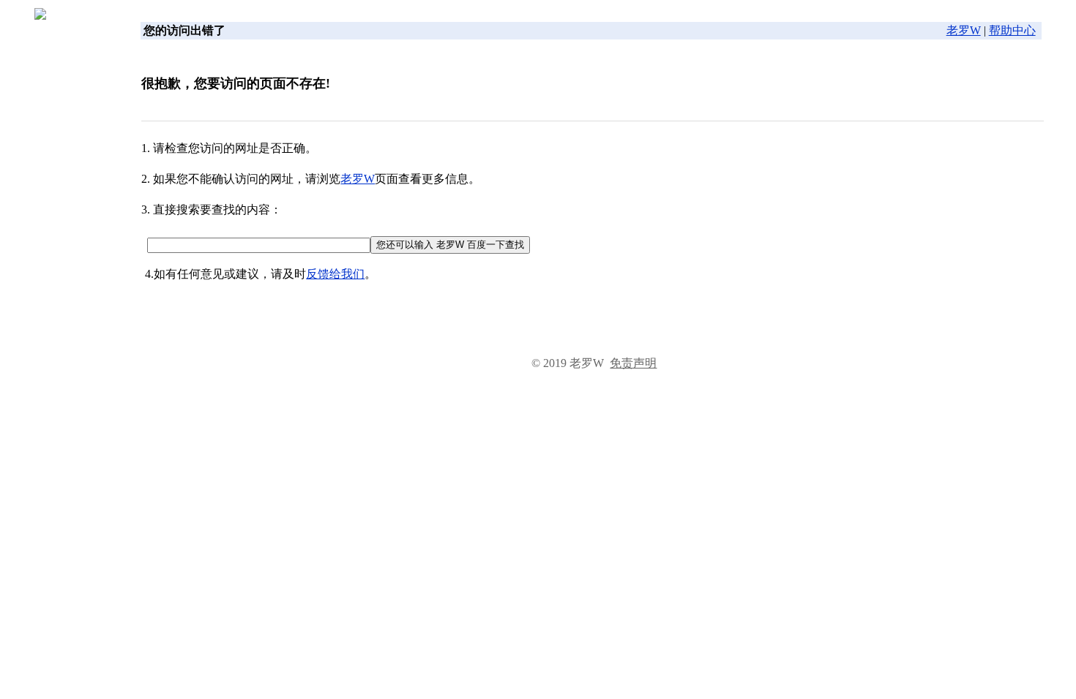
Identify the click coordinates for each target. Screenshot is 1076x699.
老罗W (963, 30)
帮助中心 (1012, 30)
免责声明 (633, 363)
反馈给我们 (335, 274)
